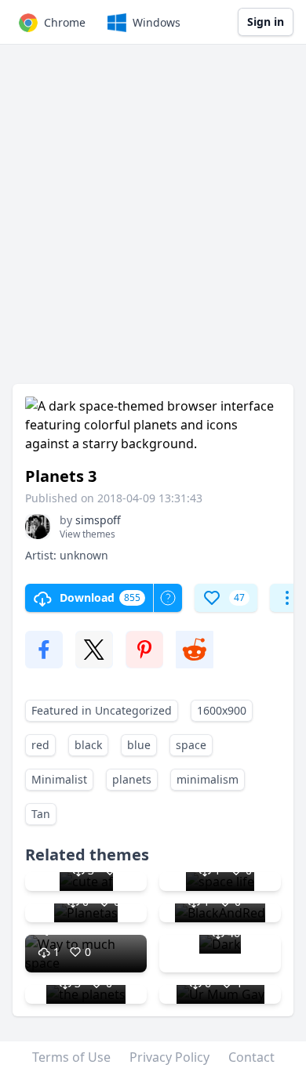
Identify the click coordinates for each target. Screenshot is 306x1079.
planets (131, 779)
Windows (156, 22)
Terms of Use (71, 1057)
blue (139, 744)
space (191, 744)
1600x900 (221, 710)
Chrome (65, 22)
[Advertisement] (153, 222)
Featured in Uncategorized (101, 710)
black (88, 744)
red (40, 744)
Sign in (265, 21)
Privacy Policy (169, 1057)
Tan (40, 813)
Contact (251, 1057)
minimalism (208, 779)
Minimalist (59, 779)
